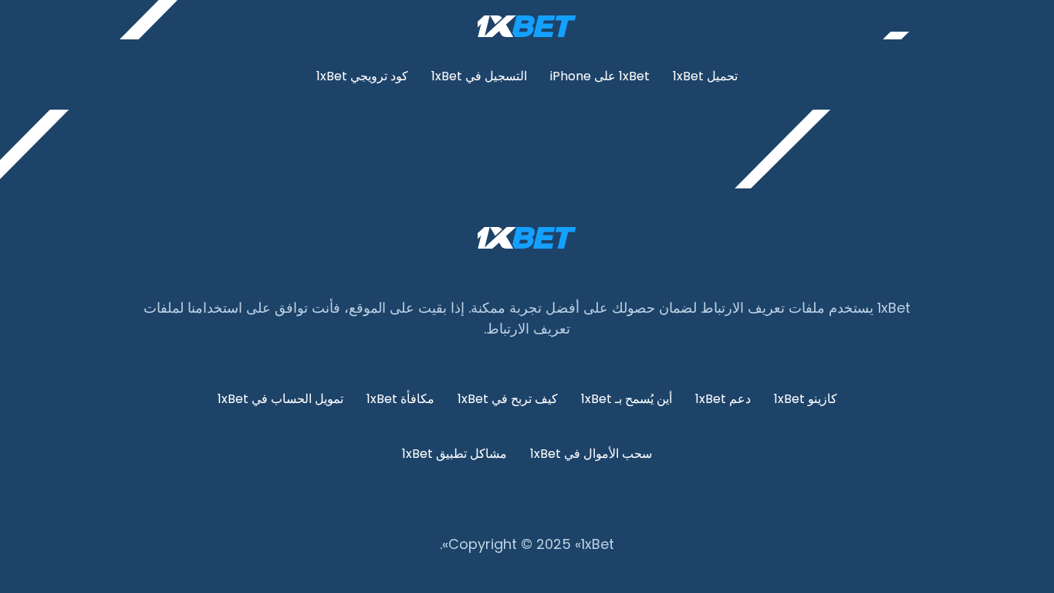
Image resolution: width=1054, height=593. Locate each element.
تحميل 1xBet (705, 76)
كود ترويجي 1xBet (362, 76)
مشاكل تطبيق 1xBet (454, 454)
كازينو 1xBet (805, 399)
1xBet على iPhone (600, 76)
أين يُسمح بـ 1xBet (626, 399)
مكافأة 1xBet (400, 399)
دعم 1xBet (723, 399)
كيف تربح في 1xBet (508, 399)
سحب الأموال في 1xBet (591, 454)
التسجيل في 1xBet (479, 76)
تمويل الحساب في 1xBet (280, 399)
